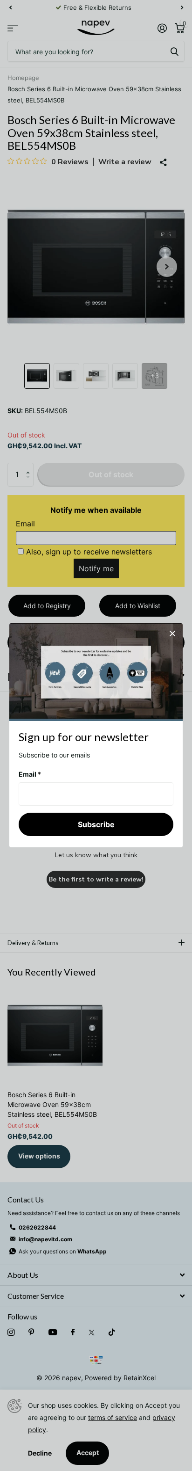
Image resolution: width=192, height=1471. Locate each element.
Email (30, 774)
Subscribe (96, 824)
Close (172, 633)
